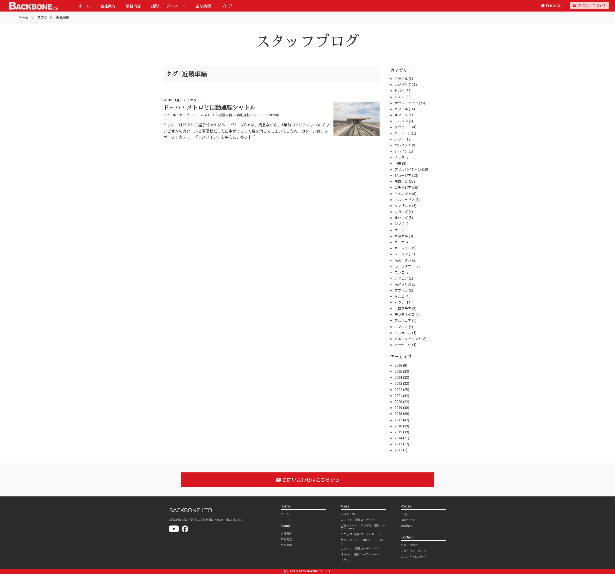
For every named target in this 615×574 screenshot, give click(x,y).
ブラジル (401, 78)
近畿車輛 (224, 114)
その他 (345, 560)
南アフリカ (402, 284)
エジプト (401, 84)
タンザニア (402, 205)
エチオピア (402, 187)
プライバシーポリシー (415, 550)
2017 (398, 419)
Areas (345, 506)
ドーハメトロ (202, 114)
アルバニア (402, 320)
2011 (398, 449)
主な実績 (203, 6)
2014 (398, 437)
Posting (406, 506)
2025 (398, 371)
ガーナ (399, 241)
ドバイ (399, 90)
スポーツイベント (407, 338)
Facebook (407, 519)
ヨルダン (401, 120)
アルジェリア (404, 199)
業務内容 (133, 6)
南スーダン (402, 260)
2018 (398, 413)
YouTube (406, 525)
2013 (398, 443)
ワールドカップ (176, 114)
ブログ (227, 6)
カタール (196, 100)
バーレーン (402, 133)
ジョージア (402, 175)
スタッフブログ (307, 41)
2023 (398, 383)
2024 (398, 377)
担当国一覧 (348, 514)
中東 (397, 163)
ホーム (84, 6)
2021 (398, 395)
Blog (404, 514)
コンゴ (399, 272)
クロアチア (402, 308)
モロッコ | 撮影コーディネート (360, 534)
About (285, 526)
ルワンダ (401, 217)
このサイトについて (414, 556)
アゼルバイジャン (407, 169)
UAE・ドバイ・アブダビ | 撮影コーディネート (363, 527)
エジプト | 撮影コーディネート (360, 519)
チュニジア (402, 193)
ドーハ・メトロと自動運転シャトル (209, 107)
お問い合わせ (589, 6)
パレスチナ (402, 145)
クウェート (402, 126)
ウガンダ (401, 211)
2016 (398, 425)
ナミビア (401, 278)
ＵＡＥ (399, 96)
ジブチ (399, 223)
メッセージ (402, 344)
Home (285, 506)
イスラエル (402, 332)
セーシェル (402, 247)
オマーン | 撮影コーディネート (360, 554)
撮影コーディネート (168, 6)
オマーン (401, 114)
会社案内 (108, 6)
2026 (398, 365)
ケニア (399, 229)
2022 (398, 389)
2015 (398, 431)
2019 (398, 407)
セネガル (401, 235)
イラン (399, 302)
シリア (399, 139)
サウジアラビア (406, 102)
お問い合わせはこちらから (307, 479)
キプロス (401, 326)
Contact (407, 537)
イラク (399, 157)
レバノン (401, 151)
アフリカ (401, 290)
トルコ (399, 296)
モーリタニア (404, 266)
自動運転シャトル (249, 114)
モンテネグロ (404, 314)
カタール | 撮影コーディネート (360, 548)
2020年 (272, 114)
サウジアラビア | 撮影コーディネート (363, 541)
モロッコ (401, 181)
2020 (398, 401)
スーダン (401, 253)
